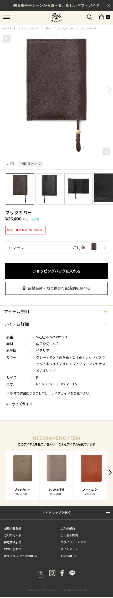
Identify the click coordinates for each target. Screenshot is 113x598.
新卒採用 (66, 556)
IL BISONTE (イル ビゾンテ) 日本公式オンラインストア (56, 18)
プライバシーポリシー (74, 542)
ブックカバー (88, 28)
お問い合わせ (12, 549)
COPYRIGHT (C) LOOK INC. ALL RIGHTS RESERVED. (56, 590)
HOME (7, 28)
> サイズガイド (19, 404)
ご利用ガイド (12, 535)
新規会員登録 (12, 528)
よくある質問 (69, 535)
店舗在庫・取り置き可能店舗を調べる (59, 288)
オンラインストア (28, 28)
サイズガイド (60, 393)
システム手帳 (56, 489)
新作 (48, 28)
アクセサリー (66, 28)
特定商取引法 (12, 542)
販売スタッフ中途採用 (18, 556)
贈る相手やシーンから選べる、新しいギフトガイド (56, 5)
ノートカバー (91, 489)
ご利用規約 (67, 528)
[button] (109, 89)
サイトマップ (69, 549)
